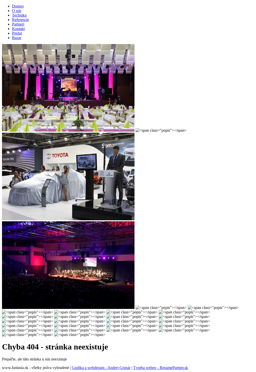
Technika (19, 15)
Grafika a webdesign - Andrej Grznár (101, 367)
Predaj (17, 33)
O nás (16, 11)
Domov (18, 6)
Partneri (18, 24)
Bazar (16, 38)
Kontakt (18, 29)
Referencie (20, 20)
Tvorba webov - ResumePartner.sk (160, 367)
